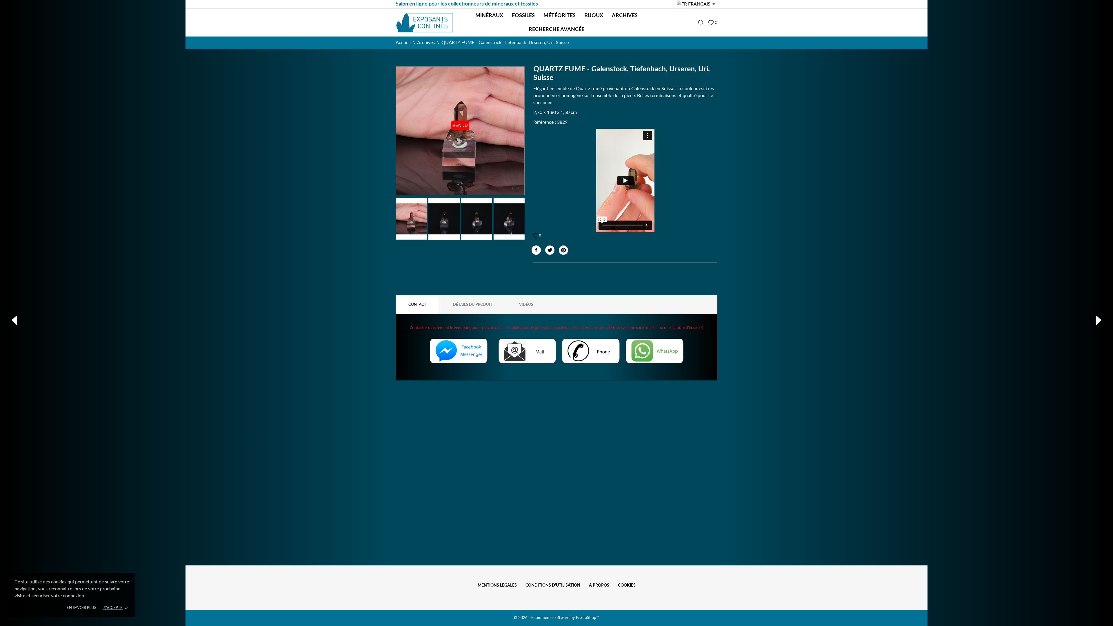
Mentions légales (497, 585)
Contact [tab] (417, 305)
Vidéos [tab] (526, 305)
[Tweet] (549, 250)
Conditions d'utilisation (552, 585)
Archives (625, 15)
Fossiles (523, 15)
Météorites (559, 15)
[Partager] (536, 250)
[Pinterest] (563, 250)
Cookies (627, 585)
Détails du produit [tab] (472, 305)
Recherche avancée (556, 29)
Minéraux (489, 15)
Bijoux (593, 15)
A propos (599, 585)
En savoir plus (81, 608)
